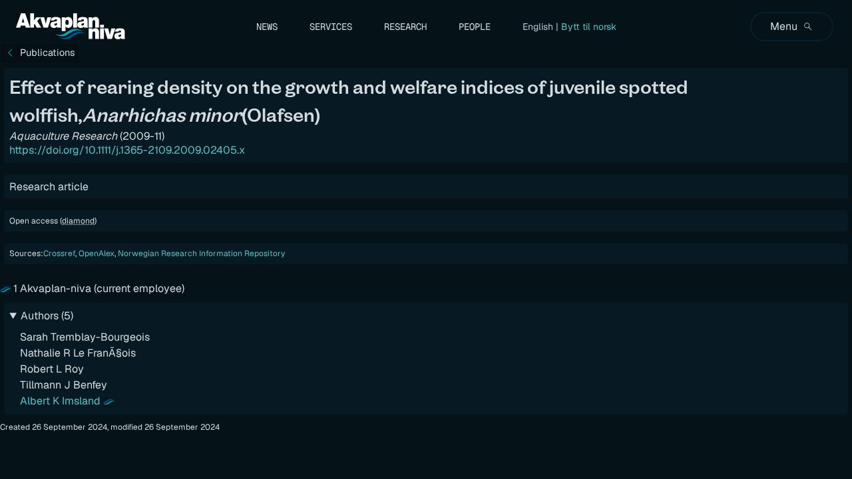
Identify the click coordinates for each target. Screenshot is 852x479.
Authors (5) (47, 316)
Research (405, 27)
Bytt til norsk (588, 27)
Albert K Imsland (60, 401)
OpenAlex (96, 253)
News (267, 27)
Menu (783, 26)
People (475, 27)
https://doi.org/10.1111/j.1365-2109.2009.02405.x (127, 150)
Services (331, 27)
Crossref (59, 253)
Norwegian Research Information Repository (201, 253)
